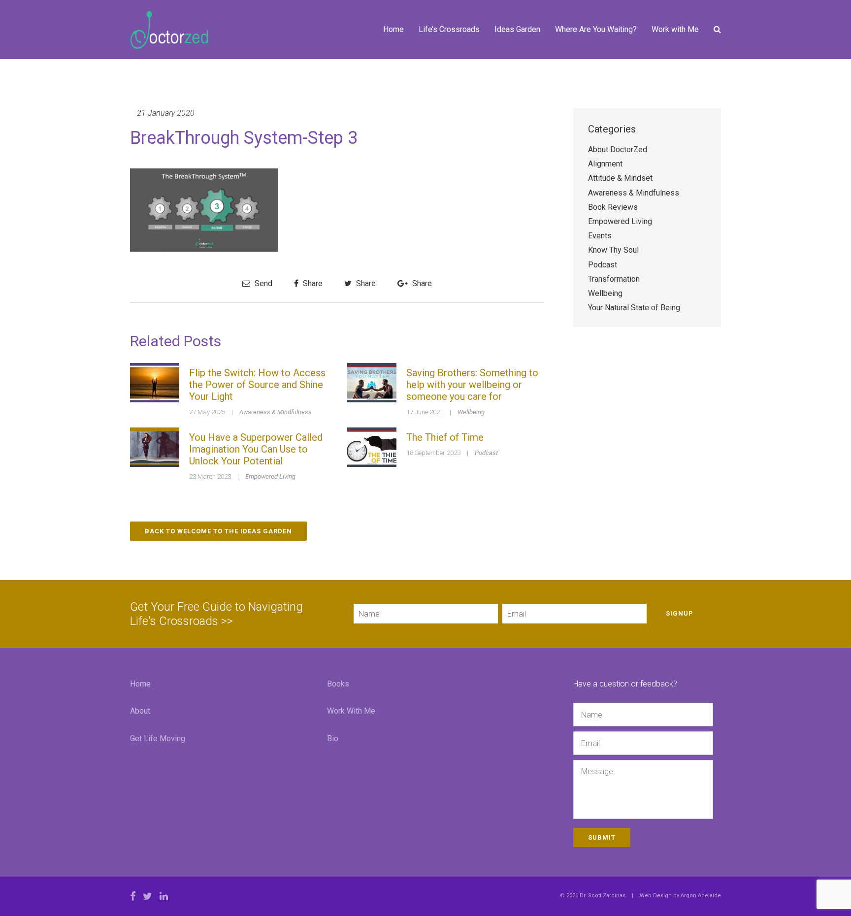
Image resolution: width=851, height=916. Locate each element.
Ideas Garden (517, 29)
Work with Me (675, 29)
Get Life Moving (157, 738)
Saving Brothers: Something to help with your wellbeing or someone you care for (472, 384)
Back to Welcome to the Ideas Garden (218, 531)
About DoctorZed (617, 149)
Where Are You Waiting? (596, 29)
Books (338, 683)
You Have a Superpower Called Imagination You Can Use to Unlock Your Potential (256, 449)
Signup (679, 613)
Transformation (614, 279)
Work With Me (351, 711)
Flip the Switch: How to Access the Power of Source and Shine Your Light (257, 384)
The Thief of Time (445, 437)
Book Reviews (613, 207)
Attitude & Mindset (620, 178)
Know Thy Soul (613, 250)
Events (600, 235)
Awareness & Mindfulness (275, 412)
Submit (602, 837)
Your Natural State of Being (634, 307)
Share (312, 283)
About (140, 711)
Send (262, 283)
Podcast (486, 453)
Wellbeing (471, 412)
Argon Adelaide (701, 895)
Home (393, 29)
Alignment (605, 163)
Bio (332, 738)
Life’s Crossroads (449, 29)
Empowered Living (270, 476)
